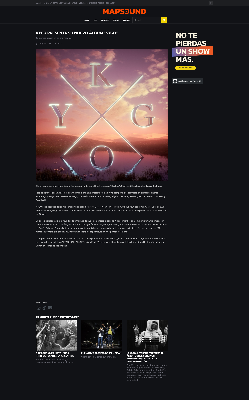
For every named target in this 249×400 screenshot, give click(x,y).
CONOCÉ (105, 20)
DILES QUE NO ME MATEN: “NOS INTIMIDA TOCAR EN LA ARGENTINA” (55, 354)
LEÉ (95, 20)
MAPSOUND (57, 43)
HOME (86, 20)
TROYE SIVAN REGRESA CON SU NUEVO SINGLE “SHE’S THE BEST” (72, 3)
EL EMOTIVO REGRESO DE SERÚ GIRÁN (101, 353)
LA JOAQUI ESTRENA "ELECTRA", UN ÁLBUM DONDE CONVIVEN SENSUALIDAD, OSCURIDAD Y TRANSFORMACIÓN (145, 357)
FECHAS (126, 20)
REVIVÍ (116, 20)
